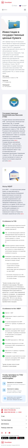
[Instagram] (2, 432)
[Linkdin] (10, 432)
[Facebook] (6, 432)
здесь (15, 140)
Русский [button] (23, 5)
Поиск (15, 5)
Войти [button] (5, 9)
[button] (25, 10)
